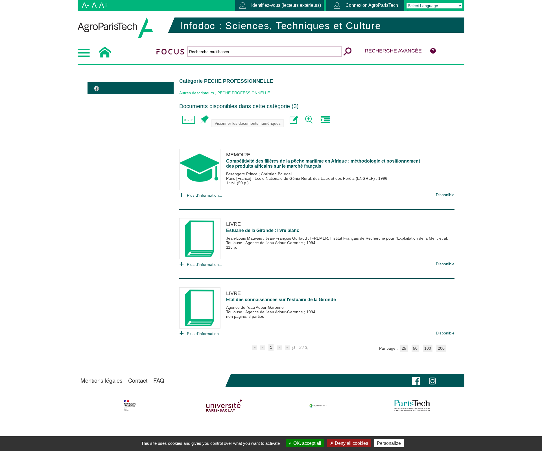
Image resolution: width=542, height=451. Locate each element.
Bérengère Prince (242, 174)
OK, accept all (306, 443)
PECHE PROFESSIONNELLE (243, 93)
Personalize (389, 443)
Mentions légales (101, 380)
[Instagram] (432, 380)
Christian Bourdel (276, 174)
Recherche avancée (393, 51)
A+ (103, 5)
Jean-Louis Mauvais (244, 238)
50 (415, 348)
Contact (138, 380)
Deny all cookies (351, 443)
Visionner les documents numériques (248, 123)
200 (441, 348)
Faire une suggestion (294, 120)
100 (427, 348)
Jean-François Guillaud (286, 238)
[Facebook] (416, 380)
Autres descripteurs (196, 93)
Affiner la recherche (309, 120)
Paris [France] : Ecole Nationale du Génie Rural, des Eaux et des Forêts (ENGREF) (301, 178)
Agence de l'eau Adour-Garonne (255, 307)
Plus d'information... (204, 195)
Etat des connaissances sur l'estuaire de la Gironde (281, 299)
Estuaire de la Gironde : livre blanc (262, 230)
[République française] (130, 406)
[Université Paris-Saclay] (224, 406)
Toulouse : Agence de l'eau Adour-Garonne (265, 242)
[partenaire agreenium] (318, 406)
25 (404, 348)
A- (85, 5)
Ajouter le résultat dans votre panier (204, 120)
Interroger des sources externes (325, 120)
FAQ (158, 380)
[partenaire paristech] (412, 406)
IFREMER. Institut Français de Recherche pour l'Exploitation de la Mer (373, 238)
